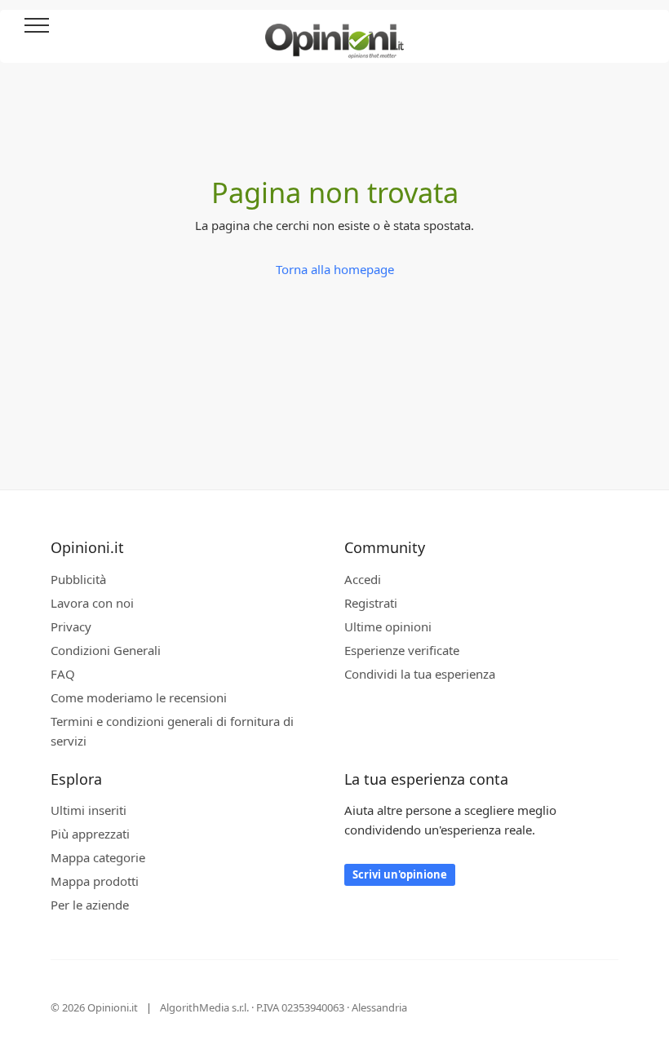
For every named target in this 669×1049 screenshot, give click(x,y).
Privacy (71, 626)
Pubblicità (78, 579)
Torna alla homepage (335, 269)
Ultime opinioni (388, 626)
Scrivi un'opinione (399, 874)
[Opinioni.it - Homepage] (334, 35)
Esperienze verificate (401, 650)
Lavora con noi (92, 603)
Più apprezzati (90, 833)
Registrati (370, 603)
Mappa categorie (98, 857)
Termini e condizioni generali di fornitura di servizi (172, 731)
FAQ (63, 674)
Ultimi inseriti (88, 810)
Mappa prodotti (95, 881)
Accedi (636, 26)
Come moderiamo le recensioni (139, 697)
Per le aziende (90, 904)
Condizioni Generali (106, 650)
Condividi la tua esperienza (419, 674)
